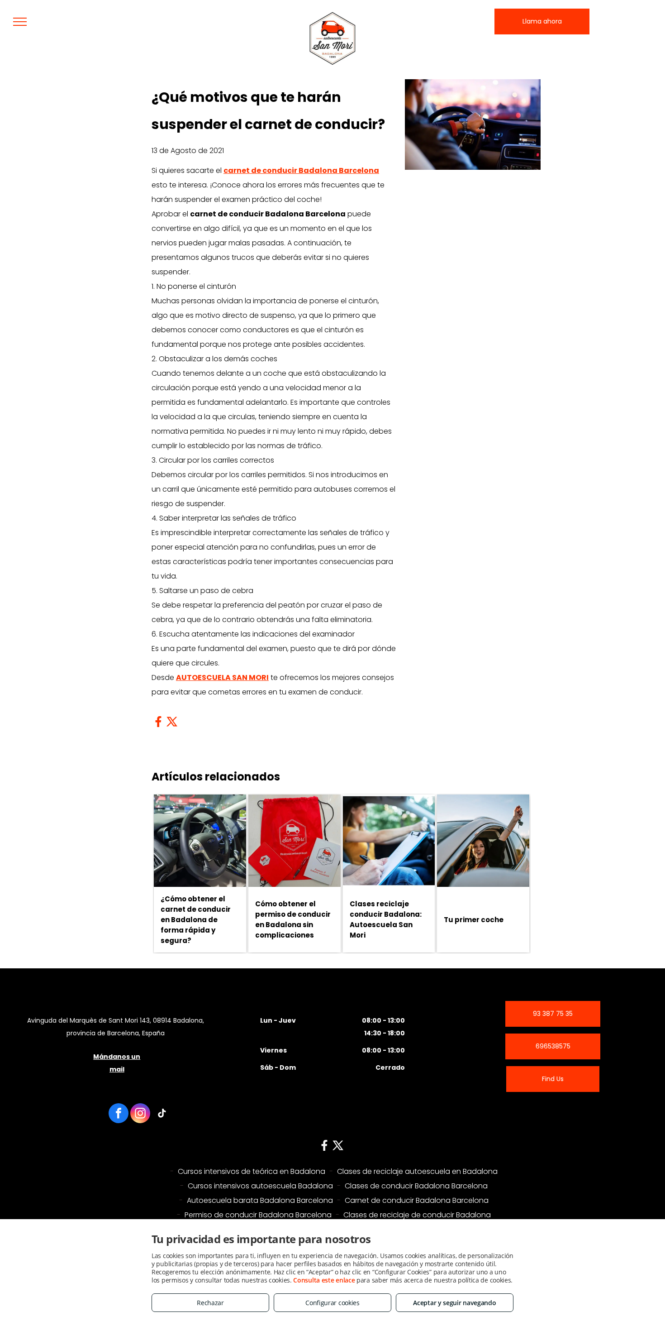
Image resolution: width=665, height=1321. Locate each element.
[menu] (20, 22)
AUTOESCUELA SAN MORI (222, 677)
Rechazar (210, 1302)
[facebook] (118, 1114)
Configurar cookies (332, 1302)
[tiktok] (162, 1114)
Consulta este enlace (324, 1280)
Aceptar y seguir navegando (454, 1302)
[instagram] (140, 1114)
